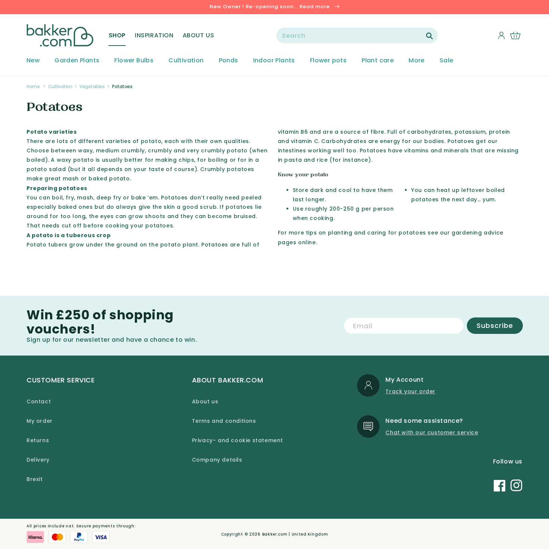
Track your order (410, 391)
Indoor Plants (274, 61)
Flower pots (328, 61)
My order (40, 421)
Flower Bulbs (133, 61)
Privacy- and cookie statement (237, 440)
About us (205, 401)
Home (33, 86)
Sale (446, 61)
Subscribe (495, 325)
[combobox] (357, 35)
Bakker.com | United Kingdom (295, 534)
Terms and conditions (224, 421)
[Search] (429, 36)
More (417, 61)
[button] (117, 35)
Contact (39, 401)
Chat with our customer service (431, 432)
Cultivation (186, 61)
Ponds (228, 61)
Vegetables (92, 86)
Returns (38, 440)
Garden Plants (77, 61)
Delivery (38, 459)
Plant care (378, 61)
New (33, 61)
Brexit (35, 479)
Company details (217, 459)
